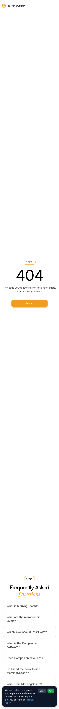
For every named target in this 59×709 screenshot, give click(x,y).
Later (41, 691)
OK (50, 691)
